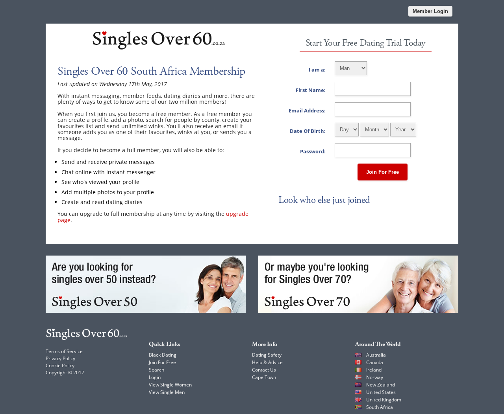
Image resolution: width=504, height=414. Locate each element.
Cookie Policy (60, 365)
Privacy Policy (60, 358)
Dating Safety (267, 354)
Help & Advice (267, 362)
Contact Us (264, 369)
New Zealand (380, 384)
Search (156, 369)
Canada (374, 362)
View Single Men (167, 392)
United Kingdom (383, 399)
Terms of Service (64, 351)
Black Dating (162, 354)
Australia (376, 354)
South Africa (379, 407)
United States (381, 392)
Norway (374, 377)
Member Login (430, 11)
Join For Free (382, 172)
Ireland (374, 369)
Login (155, 377)
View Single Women (170, 384)
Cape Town (264, 377)
